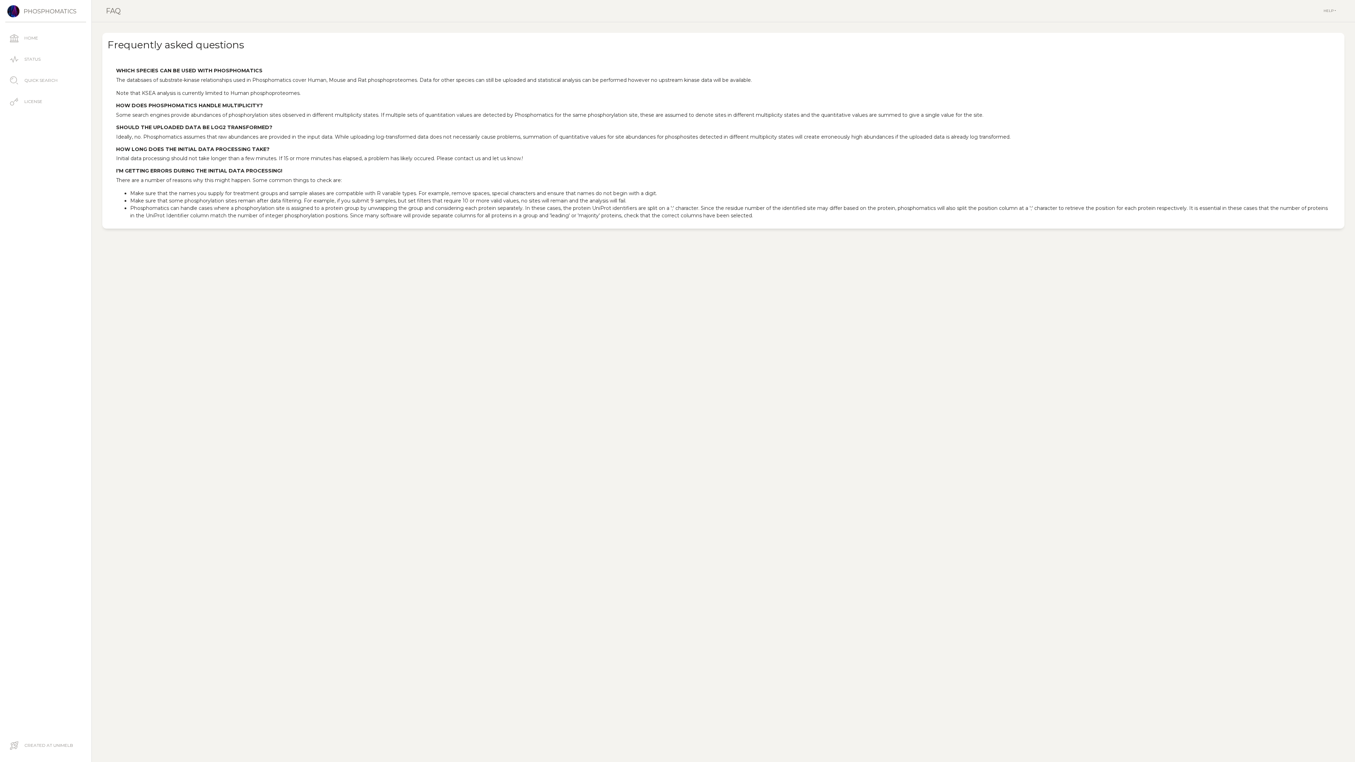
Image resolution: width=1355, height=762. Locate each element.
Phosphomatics (50, 11)
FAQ (113, 11)
